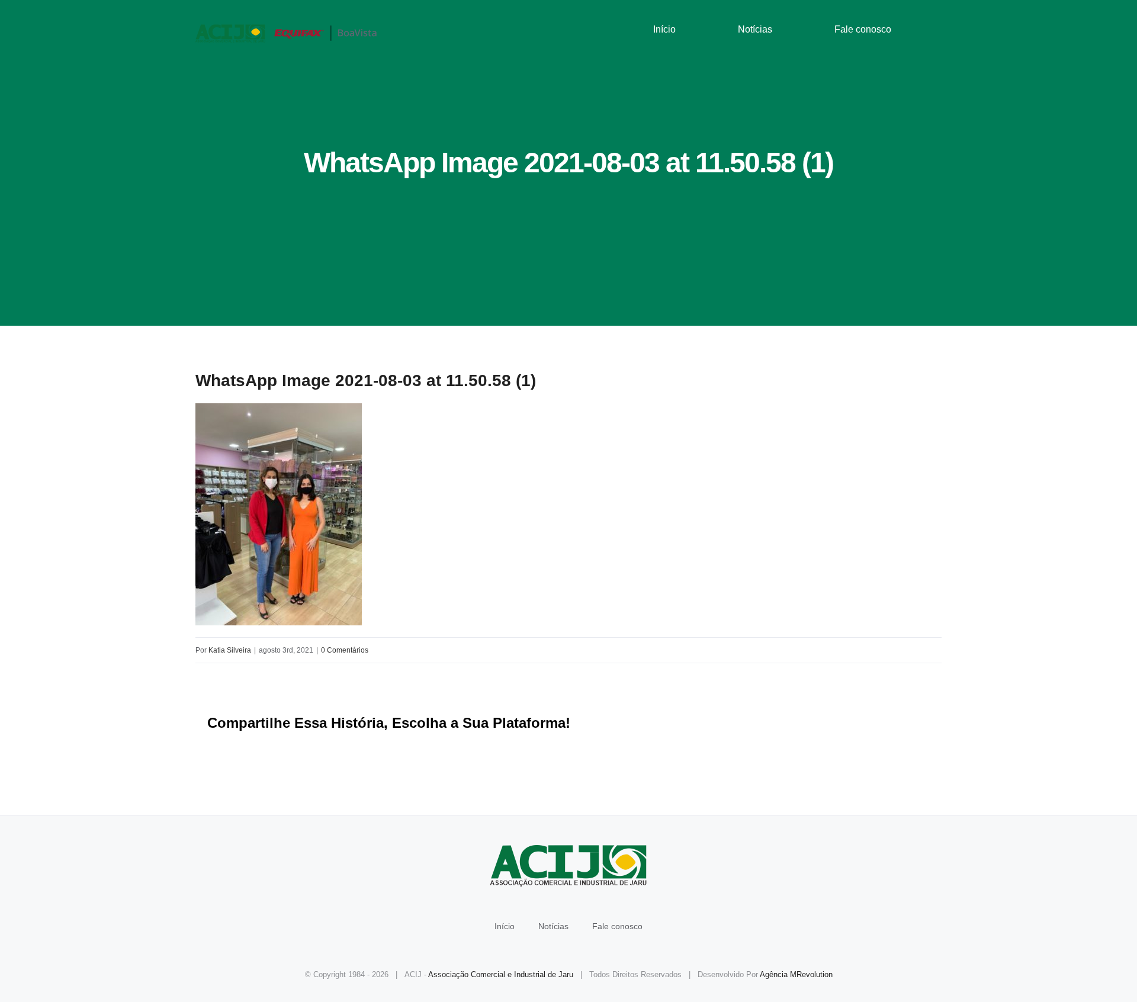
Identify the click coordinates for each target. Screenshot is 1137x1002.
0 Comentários (344, 650)
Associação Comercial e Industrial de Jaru (500, 974)
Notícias (553, 926)
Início (504, 926)
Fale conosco (617, 926)
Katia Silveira (229, 650)
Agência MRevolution (796, 974)
